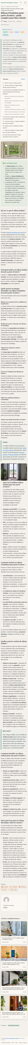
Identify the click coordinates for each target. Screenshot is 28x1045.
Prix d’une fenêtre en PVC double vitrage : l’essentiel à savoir (13, 938)
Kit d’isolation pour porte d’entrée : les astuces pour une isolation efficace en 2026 (13, 1013)
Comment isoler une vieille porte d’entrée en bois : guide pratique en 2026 (13, 963)
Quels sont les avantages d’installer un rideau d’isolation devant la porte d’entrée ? (14, 92)
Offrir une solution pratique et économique (15, 111)
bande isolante (14, 454)
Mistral (22, 32)
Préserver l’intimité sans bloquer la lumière (15, 109)
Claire (5, 21)
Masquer (23, 79)
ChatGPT (5, 32)
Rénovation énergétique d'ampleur (11, 1038)
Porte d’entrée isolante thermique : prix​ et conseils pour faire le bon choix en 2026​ (13, 988)
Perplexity (5, 35)
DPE (13, 1042)
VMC (16, 1042)
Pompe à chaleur (23, 1042)
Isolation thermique (6, 1042)
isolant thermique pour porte (15, 232)
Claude (11, 32)
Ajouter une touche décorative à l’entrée (14, 114)
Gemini (17, 32)
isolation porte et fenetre (13, 1025)
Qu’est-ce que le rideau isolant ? (13, 83)
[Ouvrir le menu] (20, 2)
